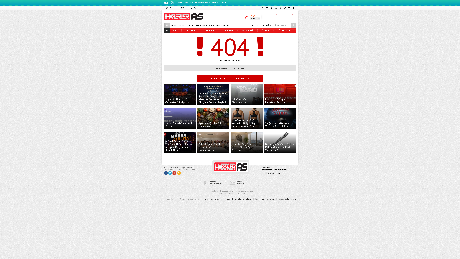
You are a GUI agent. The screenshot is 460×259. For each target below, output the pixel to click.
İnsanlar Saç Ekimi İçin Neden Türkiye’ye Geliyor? (245, 147)
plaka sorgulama (244, 199)
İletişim (194, 8)
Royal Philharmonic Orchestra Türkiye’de (177, 101)
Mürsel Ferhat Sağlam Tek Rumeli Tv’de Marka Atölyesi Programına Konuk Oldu (178, 146)
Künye (185, 8)
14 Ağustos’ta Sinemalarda (239, 101)
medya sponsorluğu (208, 199)
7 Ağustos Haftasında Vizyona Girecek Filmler (278, 124)
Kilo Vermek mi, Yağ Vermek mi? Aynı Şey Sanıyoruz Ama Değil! (244, 123)
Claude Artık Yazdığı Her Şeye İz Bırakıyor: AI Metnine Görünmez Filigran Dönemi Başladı (199, 25)
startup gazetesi (265, 199)
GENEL (175, 30)
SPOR (266, 30)
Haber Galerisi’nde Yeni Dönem (178, 124)
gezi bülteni (221, 199)
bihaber (255, 199)
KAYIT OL (256, 25)
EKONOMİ (249, 30)
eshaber (281, 199)
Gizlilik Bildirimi (172, 8)
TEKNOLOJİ (285, 30)
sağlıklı (274, 199)
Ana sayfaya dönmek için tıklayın (230, 68)
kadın (287, 199)
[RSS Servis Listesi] (179, 173)
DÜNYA (230, 30)
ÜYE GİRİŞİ (267, 25)
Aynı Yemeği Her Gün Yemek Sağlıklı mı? (210, 124)
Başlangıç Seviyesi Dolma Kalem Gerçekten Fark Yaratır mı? (279, 147)
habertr (293, 199)
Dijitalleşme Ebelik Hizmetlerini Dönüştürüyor (209, 147)
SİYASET (212, 30)
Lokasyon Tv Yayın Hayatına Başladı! (275, 101)
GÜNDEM (193, 30)
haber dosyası (232, 199)
